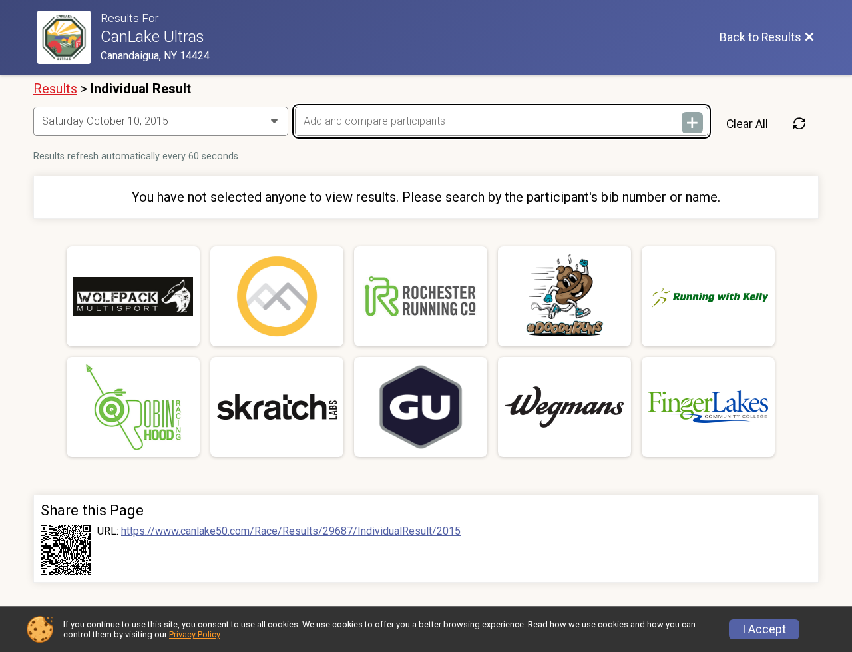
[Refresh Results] (799, 124)
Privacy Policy (194, 634)
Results (55, 89)
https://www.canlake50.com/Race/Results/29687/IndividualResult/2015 (291, 531)
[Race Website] (69, 37)
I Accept (764, 629)
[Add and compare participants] (692, 122)
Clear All (747, 124)
